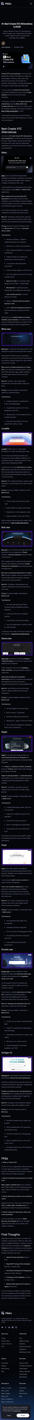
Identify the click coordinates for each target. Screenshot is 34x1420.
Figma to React (23, 1363)
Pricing (3, 1338)
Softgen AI (5, 1075)
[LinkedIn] (12, 1327)
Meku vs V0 (4, 1396)
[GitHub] (16, 1327)
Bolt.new (4, 550)
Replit (3, 755)
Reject (9, 1415)
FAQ (2, 1346)
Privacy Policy (5, 1341)
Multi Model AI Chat (25, 1352)
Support (3, 1366)
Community (4, 1363)
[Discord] (2, 1327)
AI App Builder (23, 1374)
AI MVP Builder (23, 1368)
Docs (20, 1338)
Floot (3, 868)
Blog (2, 1371)
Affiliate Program (24, 1341)
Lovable (4, 449)
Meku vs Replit (5, 1393)
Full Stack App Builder (25, 1366)
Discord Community (25, 1346)
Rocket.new (5, 971)
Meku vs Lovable (6, 1388)
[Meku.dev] (9, 3)
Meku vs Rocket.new (7, 1402)
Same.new (4, 659)
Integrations (22, 1349)
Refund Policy (5, 1368)
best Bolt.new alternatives (20, 634)
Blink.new (4, 349)
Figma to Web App (24, 1371)
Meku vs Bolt (5, 1390)
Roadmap (22, 1343)
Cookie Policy (17, 1411)
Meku (3, 176)
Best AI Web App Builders (9, 111)
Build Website (23, 1377)
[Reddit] (9, 1327)
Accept (23, 1415)
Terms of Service (6, 1343)
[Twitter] (6, 1327)
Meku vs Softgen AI (7, 1399)
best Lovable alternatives (19, 523)
